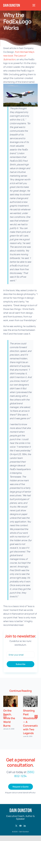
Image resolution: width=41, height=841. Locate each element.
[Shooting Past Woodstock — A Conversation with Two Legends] (30, 701)
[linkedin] (25, 826)
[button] (5, 716)
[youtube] (20, 826)
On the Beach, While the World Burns (9, 718)
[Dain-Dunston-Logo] (11, 4)
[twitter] (16, 826)
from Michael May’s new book (18, 55)
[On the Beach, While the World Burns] (10, 701)
